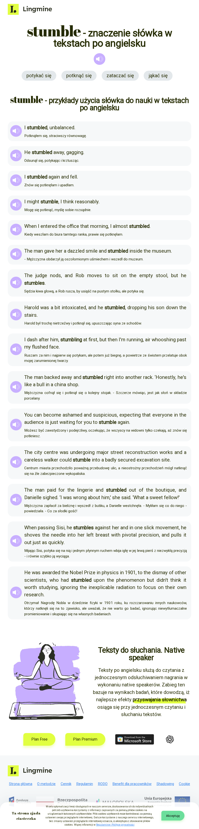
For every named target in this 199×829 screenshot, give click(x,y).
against (103, 527)
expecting (130, 415)
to (107, 275)
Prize (89, 572)
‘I (60, 497)
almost (120, 226)
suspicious (105, 415)
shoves (32, 535)
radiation (125, 587)
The (28, 251)
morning (99, 226)
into (119, 377)
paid (51, 490)
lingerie (85, 490)
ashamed (72, 415)
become (52, 415)
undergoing (82, 452)
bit (57, 307)
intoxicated (74, 307)
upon (99, 580)
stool (161, 275)
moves (94, 275)
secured (126, 460)
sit (115, 275)
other (180, 572)
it (184, 535)
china (60, 384)
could (65, 460)
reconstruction (141, 452)
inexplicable (101, 587)
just (54, 422)
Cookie (184, 784)
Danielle (32, 497)
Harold (31, 307)
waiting (67, 422)
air (147, 339)
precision (149, 535)
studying (48, 587)
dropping (137, 307)
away (58, 152)
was (44, 307)
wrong (80, 497)
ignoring (69, 587)
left (90, 535)
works (166, 452)
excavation (148, 460)
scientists (35, 580)
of (141, 490)
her (59, 251)
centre (51, 452)
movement (167, 527)
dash (32, 339)
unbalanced (62, 127)
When (30, 226)
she (116, 497)
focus (149, 587)
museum (161, 251)
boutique (165, 490)
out (132, 490)
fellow (170, 497)
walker (51, 460)
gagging (74, 152)
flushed (40, 347)
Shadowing (165, 784)
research (33, 595)
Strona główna (20, 784)
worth (30, 587)
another (133, 377)
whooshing (164, 339)
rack (147, 377)
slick (149, 527)
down (172, 307)
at (85, 339)
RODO (103, 784)
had (65, 580)
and (65, 177)
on (123, 275)
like (28, 384)
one (138, 527)
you (88, 422)
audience (34, 422)
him (54, 339)
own (181, 587)
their (170, 587)
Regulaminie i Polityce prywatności (115, 824)
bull (40, 384)
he (183, 275)
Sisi (60, 527)
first (93, 339)
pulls (176, 535)
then (112, 339)
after (44, 339)
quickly (56, 542)
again (54, 177)
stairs (30, 315)
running (135, 339)
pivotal (129, 535)
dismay (160, 572)
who (54, 580)
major (103, 452)
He (27, 152)
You (28, 415)
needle (58, 535)
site (165, 460)
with (115, 535)
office (73, 226)
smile (92, 251)
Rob (79, 275)
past (181, 339)
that (84, 226)
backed (52, 377)
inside (135, 251)
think (68, 202)
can (38, 415)
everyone (162, 415)
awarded (51, 572)
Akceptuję (173, 816)
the (62, 226)
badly (110, 460)
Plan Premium (85, 739)
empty (146, 275)
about (94, 497)
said (125, 497)
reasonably (87, 202)
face (54, 347)
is (47, 422)
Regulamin (84, 784)
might (33, 202)
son (160, 307)
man (38, 251)
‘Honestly (165, 377)
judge (41, 275)
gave (49, 251)
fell (73, 177)
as (44, 542)
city (38, 452)
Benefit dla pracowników (131, 784)
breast (102, 535)
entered (49, 226)
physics (110, 572)
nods (55, 275)
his (151, 307)
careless (33, 460)
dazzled (75, 251)
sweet (156, 497)
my (27, 347)
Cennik (66, 784)
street (117, 452)
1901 (130, 572)
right (109, 377)
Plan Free (39, 739)
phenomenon (130, 580)
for (79, 422)
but (174, 275)
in (48, 384)
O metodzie (46, 784)
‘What (139, 497)
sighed (50, 497)
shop (72, 384)
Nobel (76, 572)
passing (46, 527)
